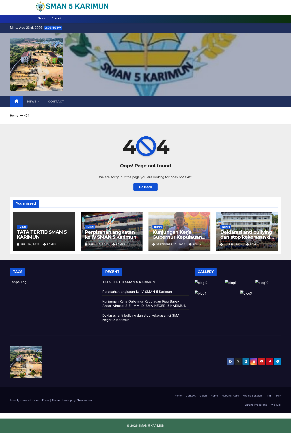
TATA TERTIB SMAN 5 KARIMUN (41, 234)
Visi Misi (276, 404)
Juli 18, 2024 (233, 244)
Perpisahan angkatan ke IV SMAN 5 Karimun (110, 234)
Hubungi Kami (230, 395)
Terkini (22, 227)
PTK (278, 395)
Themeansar (84, 400)
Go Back (145, 187)
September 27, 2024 (171, 244)
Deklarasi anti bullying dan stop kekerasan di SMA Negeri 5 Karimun (246, 237)
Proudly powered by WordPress (30, 400)
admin (51, 244)
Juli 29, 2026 (31, 244)
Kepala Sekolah (252, 395)
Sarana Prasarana (256, 404)
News (41, 18)
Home (14, 115)
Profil (269, 395)
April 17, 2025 (99, 244)
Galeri (203, 395)
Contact (56, 18)
